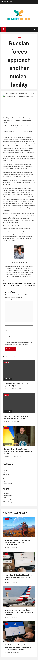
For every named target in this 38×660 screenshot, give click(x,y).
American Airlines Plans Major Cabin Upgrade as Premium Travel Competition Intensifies (19, 612)
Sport (4, 481)
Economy (6, 474)
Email (7, 330)
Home (5, 468)
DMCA (5, 497)
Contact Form (7, 495)
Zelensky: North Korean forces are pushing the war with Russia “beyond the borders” (18, 451)
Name (7, 324)
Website (7, 336)
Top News (6, 470)
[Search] (35, 29)
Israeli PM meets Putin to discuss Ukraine (27, 283)
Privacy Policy (7, 502)
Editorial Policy (7, 500)
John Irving (15, 547)
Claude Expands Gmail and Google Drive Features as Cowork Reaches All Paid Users (18, 577)
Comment (8, 300)
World (19, 37)
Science (5, 477)
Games (7, 519)
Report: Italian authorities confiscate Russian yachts (11, 283)
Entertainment (7, 483)
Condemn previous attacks (23, 226)
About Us (6, 493)
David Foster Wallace (11, 93)
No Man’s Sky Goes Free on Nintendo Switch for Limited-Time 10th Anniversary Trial (17, 542)
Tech (4, 479)
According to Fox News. (27, 152)
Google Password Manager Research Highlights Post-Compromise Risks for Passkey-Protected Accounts (18, 647)
